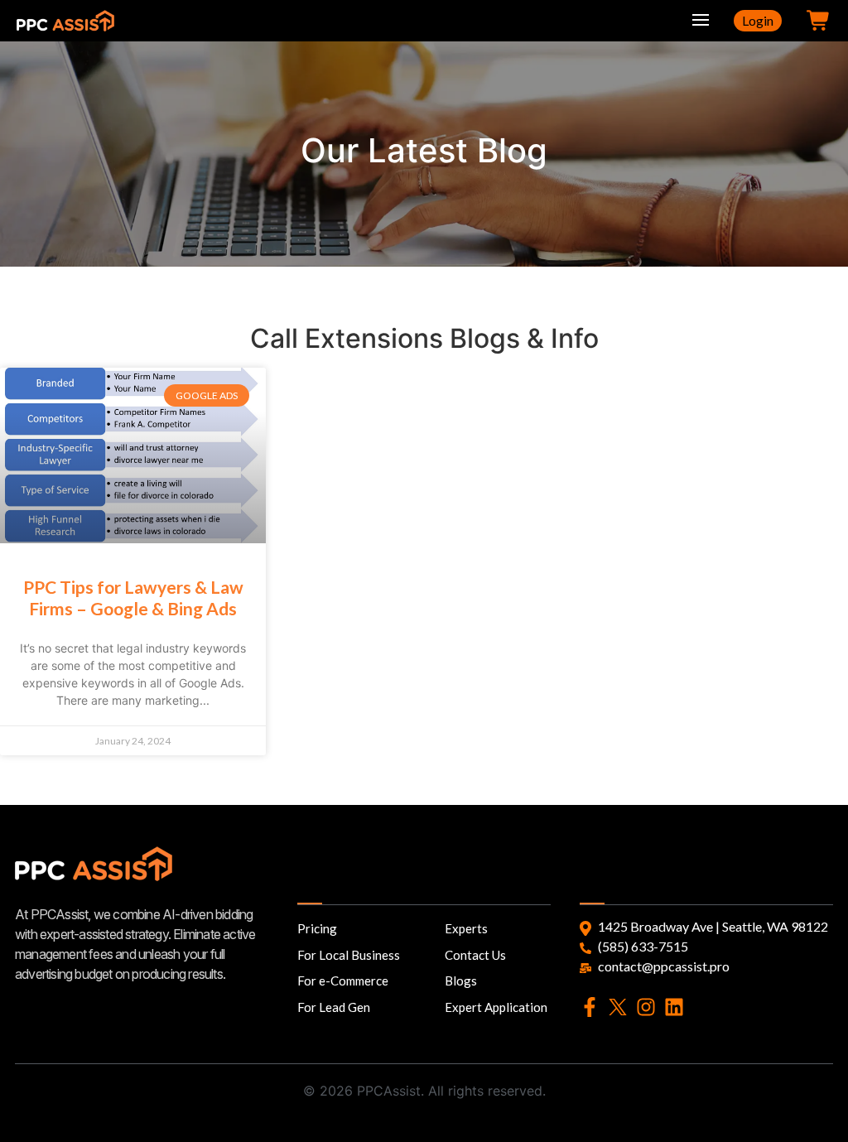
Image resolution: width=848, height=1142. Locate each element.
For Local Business (348, 954)
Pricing (317, 928)
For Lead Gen (333, 1007)
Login (757, 20)
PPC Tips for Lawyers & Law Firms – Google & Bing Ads (133, 597)
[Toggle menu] (700, 20)
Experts (466, 928)
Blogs (461, 980)
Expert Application (496, 1007)
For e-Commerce (342, 980)
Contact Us (475, 954)
